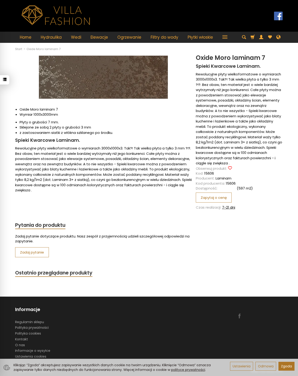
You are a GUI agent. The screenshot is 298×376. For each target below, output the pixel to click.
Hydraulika (51, 37)
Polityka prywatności (32, 327)
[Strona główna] (56, 15)
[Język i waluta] (278, 37)
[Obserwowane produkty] (269, 37)
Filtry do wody (164, 37)
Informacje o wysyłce (32, 350)
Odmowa (266, 366)
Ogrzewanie (129, 37)
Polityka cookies (28, 333)
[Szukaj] (244, 37)
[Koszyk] (252, 37)
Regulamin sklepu (29, 322)
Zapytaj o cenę (214, 197)
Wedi (76, 37)
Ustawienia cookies (30, 356)
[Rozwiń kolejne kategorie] (225, 37)
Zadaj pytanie (32, 252)
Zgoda (286, 366)
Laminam (223, 178)
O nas (20, 345)
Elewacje (99, 37)
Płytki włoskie (200, 37)
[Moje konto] (261, 37)
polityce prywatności (188, 369)
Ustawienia (242, 366)
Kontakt (21, 339)
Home (25, 37)
